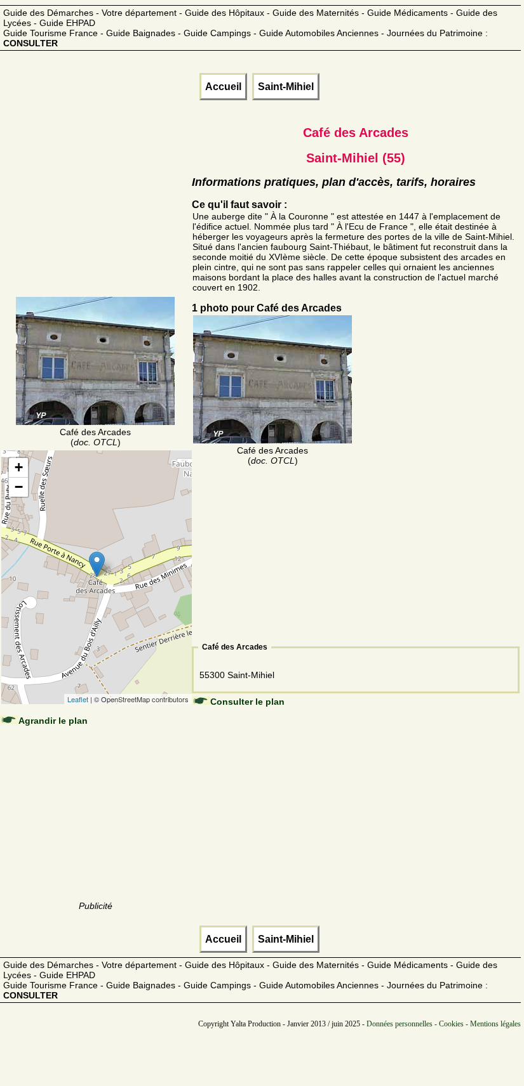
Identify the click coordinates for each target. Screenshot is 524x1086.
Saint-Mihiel (286, 86)
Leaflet (77, 699)
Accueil (223, 86)
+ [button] (19, 467)
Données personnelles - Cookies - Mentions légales (443, 1023)
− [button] (19, 487)
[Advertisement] (96, 215)
